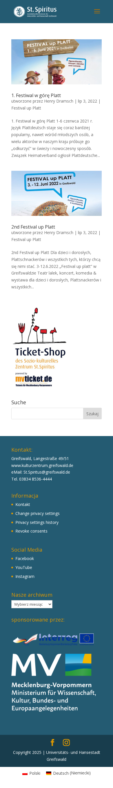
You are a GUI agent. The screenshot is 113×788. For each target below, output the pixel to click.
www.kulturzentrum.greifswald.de (42, 465)
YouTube (23, 567)
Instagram (24, 576)
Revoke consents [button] (31, 531)
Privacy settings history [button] (37, 522)
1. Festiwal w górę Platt (36, 95)
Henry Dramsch (58, 101)
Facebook (24, 558)
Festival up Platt (26, 108)
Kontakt (22, 504)
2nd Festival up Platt (33, 227)
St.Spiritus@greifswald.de (46, 472)
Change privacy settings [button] (37, 513)
